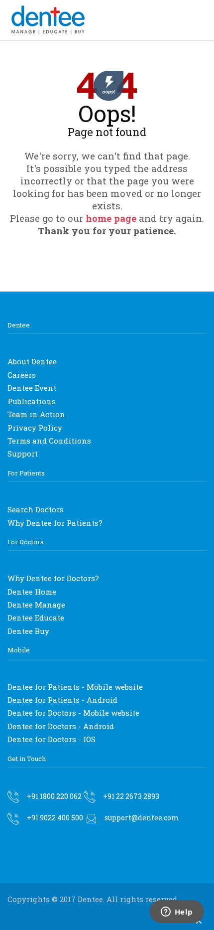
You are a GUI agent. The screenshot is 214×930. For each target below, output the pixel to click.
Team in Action (36, 414)
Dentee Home (31, 592)
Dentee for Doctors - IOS (51, 739)
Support (22, 454)
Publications (31, 401)
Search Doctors (35, 509)
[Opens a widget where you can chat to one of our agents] (176, 912)
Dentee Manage (36, 605)
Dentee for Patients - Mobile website (75, 687)
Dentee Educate (35, 617)
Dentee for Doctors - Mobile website (73, 713)
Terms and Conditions (49, 441)
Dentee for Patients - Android (62, 700)
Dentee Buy (28, 631)
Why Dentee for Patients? (55, 523)
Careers (21, 375)
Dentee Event (31, 388)
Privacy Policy (34, 428)
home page (111, 218)
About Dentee (32, 361)
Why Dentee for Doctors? (53, 578)
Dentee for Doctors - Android (60, 726)
